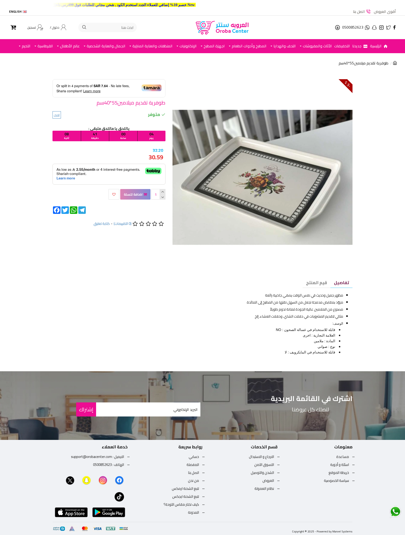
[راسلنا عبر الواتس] (387, 511)
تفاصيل (341, 282)
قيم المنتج (316, 282)
